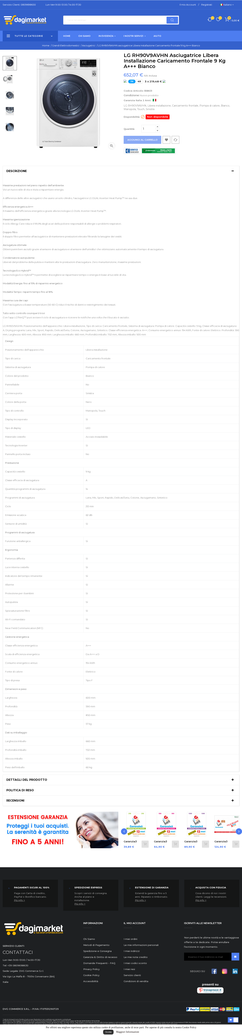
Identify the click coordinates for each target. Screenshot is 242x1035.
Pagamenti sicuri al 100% (31, 887)
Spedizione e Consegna (97, 951)
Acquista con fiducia (210, 887)
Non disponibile (157, 116)
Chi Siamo (89, 939)
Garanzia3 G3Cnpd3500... (194, 843)
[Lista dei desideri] (218, 20)
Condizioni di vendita (136, 981)
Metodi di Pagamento (96, 945)
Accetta (108, 1032)
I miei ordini (130, 939)
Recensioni (15, 800)
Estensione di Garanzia (151, 887)
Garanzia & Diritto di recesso (100, 957)
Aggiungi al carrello (142, 139)
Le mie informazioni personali (141, 945)
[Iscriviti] (235, 957)
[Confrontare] (210, 20)
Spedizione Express (88, 887)
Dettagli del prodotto (26, 779)
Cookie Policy (91, 975)
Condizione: (131, 95)
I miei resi (129, 969)
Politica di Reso (20, 790)
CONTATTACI (18, 952)
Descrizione (16, 171)
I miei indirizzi (132, 951)
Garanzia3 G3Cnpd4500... (225, 843)
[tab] (121, 171)
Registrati (206, 4)
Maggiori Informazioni (127, 1032)
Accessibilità (90, 981)
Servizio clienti (132, 975)
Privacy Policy (91, 969)
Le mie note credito (136, 957)
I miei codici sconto (135, 963)
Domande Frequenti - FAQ (99, 963)
